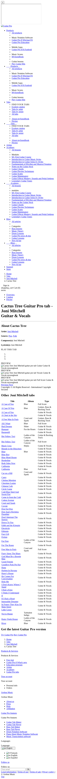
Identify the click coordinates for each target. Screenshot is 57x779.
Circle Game (6, 489)
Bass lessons (17, 229)
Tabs (8, 102)
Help (8, 706)
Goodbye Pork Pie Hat (11, 565)
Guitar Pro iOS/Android (22, 49)
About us (10, 701)
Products (10, 30)
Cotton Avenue (7, 500)
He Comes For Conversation (7, 577)
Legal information (9, 772)
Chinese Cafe (7, 486)
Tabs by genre (17, 112)
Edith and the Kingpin (10, 525)
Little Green (6, 610)
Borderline (5, 460)
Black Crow (6, 446)
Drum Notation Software (16, 732)
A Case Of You (7, 408)
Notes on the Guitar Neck (22, 166)
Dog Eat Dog (7, 509)
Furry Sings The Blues (10, 553)
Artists (9, 145)
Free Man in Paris (8, 549)
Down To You (7, 522)
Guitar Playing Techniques (23, 171)
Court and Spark (8, 503)
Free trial (10, 660)
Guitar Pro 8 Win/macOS (22, 40)
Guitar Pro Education (20, 42)
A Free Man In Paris (9, 419)
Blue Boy (5, 454)
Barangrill (5, 432)
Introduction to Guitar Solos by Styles (27, 162)
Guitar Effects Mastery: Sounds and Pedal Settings (33, 178)
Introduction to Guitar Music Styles (26, 159)
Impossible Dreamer (9, 601)
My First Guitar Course (21, 157)
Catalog (9, 297)
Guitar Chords (18, 169)
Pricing (15, 121)
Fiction (4, 537)
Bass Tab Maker (13, 727)
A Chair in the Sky (9, 415)
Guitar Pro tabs (12, 672)
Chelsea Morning (8, 480)
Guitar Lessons (18, 238)
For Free (5, 541)
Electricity (5, 528)
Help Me (5, 582)
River (3, 623)
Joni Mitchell (12, 331)
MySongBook (18, 57)
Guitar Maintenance (20, 176)
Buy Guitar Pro (20, 635)
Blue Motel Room (9, 457)
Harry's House (7, 573)
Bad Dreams (6, 426)
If (2, 596)
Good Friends (7, 562)
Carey (3, 477)
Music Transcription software (18, 736)
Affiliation (10, 708)
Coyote (4, 506)
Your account (6, 676)
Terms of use (23, 772)
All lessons (16, 150)
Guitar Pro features (9, 713)
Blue (3, 452)
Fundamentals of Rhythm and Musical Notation (31, 164)
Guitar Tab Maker (13, 722)
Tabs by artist (17, 109)
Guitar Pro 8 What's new (16, 662)
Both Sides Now (8, 463)
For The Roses (7, 545)
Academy (10, 147)
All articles (16, 221)
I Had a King (6, 590)
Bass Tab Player (13, 729)
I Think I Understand (10, 593)
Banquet (4, 429)
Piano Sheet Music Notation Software (22, 734)
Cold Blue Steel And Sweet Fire (10, 493)
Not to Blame (7, 614)
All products (17, 33)
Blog (8, 219)
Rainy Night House (9, 619)
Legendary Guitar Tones (22, 181)
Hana (3, 567)
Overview (10, 295)
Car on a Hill (6, 473)
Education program (14, 665)
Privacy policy (48, 772)
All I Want (5, 423)
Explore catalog (18, 107)
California (5, 466)
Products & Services (9, 651)
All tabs (15, 114)
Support (9, 267)
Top (2, 777)
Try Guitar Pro (7, 635)
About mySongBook (20, 119)
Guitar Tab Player (13, 724)
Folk (15, 336)
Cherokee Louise (8, 483)
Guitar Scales (17, 174)
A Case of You (7, 404)
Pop (10, 336)
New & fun (16, 240)
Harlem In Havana (9, 570)
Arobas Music (7, 692)
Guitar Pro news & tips (21, 236)
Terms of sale (35, 772)
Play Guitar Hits (18, 64)
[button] (5, 385)
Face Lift (5, 534)
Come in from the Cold (11, 497)
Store (8, 269)
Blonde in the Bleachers (11, 449)
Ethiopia (4, 531)
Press (8, 704)
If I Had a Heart (8, 599)
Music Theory (17, 231)
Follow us (5, 762)
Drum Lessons (18, 233)
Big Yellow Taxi (8, 436)
